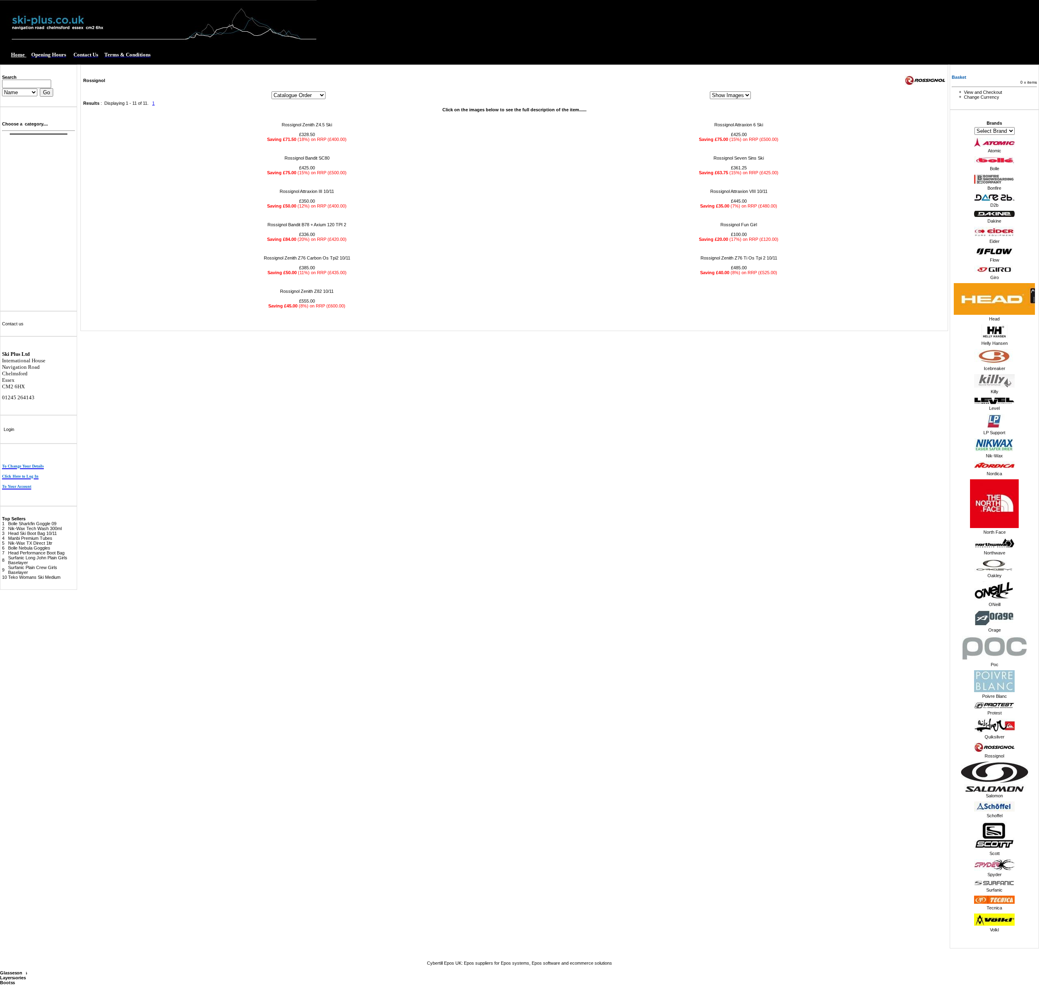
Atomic (994, 150)
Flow (994, 260)
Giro (994, 277)
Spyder (994, 874)
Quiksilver (995, 736)
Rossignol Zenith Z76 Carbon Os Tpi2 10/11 (307, 257)
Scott (994, 853)
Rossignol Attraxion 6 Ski (738, 124)
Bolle (994, 168)
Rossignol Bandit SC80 (307, 158)
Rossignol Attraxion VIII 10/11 (738, 191)
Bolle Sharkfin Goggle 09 (32, 523)
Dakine (994, 221)
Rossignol (994, 755)
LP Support (994, 432)
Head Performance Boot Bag (36, 552)
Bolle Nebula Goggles (29, 548)
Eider (994, 241)
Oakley (994, 575)
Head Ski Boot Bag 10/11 (32, 533)
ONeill (994, 604)
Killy (994, 391)
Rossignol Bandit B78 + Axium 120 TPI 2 (306, 224)
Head (994, 318)
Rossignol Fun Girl (738, 224)
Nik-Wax (994, 455)
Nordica (994, 473)
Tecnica (994, 907)
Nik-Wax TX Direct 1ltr (30, 543)
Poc (994, 664)
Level (994, 408)
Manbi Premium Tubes (30, 538)
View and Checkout (983, 92)
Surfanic (994, 890)
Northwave (994, 552)
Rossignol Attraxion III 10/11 (307, 191)
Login (9, 429)
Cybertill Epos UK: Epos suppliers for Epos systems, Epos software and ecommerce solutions (519, 963)
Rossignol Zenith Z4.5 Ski (307, 124)
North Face (994, 532)
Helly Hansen (994, 343)
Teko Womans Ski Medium (34, 577)
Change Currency (981, 97)
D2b (994, 205)
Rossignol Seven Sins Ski (739, 158)
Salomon (994, 795)
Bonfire (994, 188)
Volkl (994, 929)
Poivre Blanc (994, 696)
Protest (994, 712)
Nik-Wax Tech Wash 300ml (35, 528)
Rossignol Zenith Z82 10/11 (307, 291)
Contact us (13, 323)
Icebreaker (994, 368)
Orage (994, 630)
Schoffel (994, 815)
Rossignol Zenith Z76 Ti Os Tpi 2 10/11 (739, 257)
